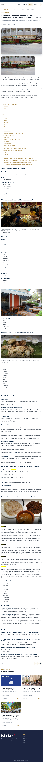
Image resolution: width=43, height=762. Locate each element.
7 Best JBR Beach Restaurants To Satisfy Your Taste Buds (31, 689)
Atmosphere (6, 124)
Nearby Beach (7, 141)
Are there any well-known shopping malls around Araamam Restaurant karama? (21, 160)
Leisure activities (7, 143)
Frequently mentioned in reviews (11, 152)
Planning (5, 118)
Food (5, 108)
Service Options (7, 130)
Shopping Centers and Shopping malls (12, 139)
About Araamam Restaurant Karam (10, 104)
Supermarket (6, 137)
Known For (6, 105)
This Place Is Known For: (9, 110)
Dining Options (7, 128)
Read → (18, 698)
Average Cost (7, 112)
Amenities (6, 120)
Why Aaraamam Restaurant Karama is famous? (13, 114)
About (35, 4)
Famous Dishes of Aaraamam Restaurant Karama (13, 133)
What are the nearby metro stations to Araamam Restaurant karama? (18, 158)
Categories (24, 4)
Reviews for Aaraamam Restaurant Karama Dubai (13, 150)
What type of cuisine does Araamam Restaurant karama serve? (17, 162)
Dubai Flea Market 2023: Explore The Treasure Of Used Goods (11, 716)
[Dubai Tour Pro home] (2, 4)
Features (4, 116)
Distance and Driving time (9, 145)
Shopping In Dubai (4, 755)
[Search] (41, 4)
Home (19, 4)
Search (24, 742)
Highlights (6, 126)
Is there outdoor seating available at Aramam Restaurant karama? (18, 164)
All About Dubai (6, 9)
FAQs (4, 156)
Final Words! (5, 154)
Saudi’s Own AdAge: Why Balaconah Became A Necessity (10, 689)
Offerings (6, 122)
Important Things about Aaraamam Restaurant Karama (14, 148)
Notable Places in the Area (8, 135)
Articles (30, 4)
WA (40, 663)
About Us (24, 748)
